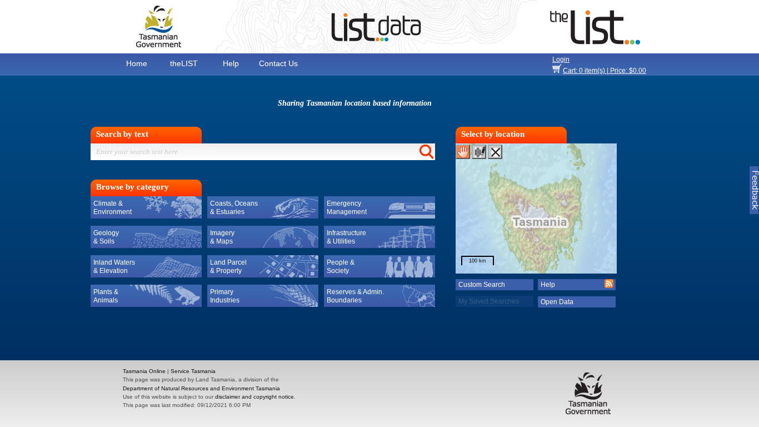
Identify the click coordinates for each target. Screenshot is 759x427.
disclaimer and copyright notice (254, 397)
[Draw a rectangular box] (479, 152)
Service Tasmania (193, 371)
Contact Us (278, 63)
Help (231, 63)
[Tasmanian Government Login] (635, 59)
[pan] (463, 152)
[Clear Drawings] (495, 152)
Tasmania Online (144, 371)
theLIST (184, 63)
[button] (495, 302)
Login (561, 59)
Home (136, 63)
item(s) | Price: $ (604, 71)
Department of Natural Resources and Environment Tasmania (201, 388)
